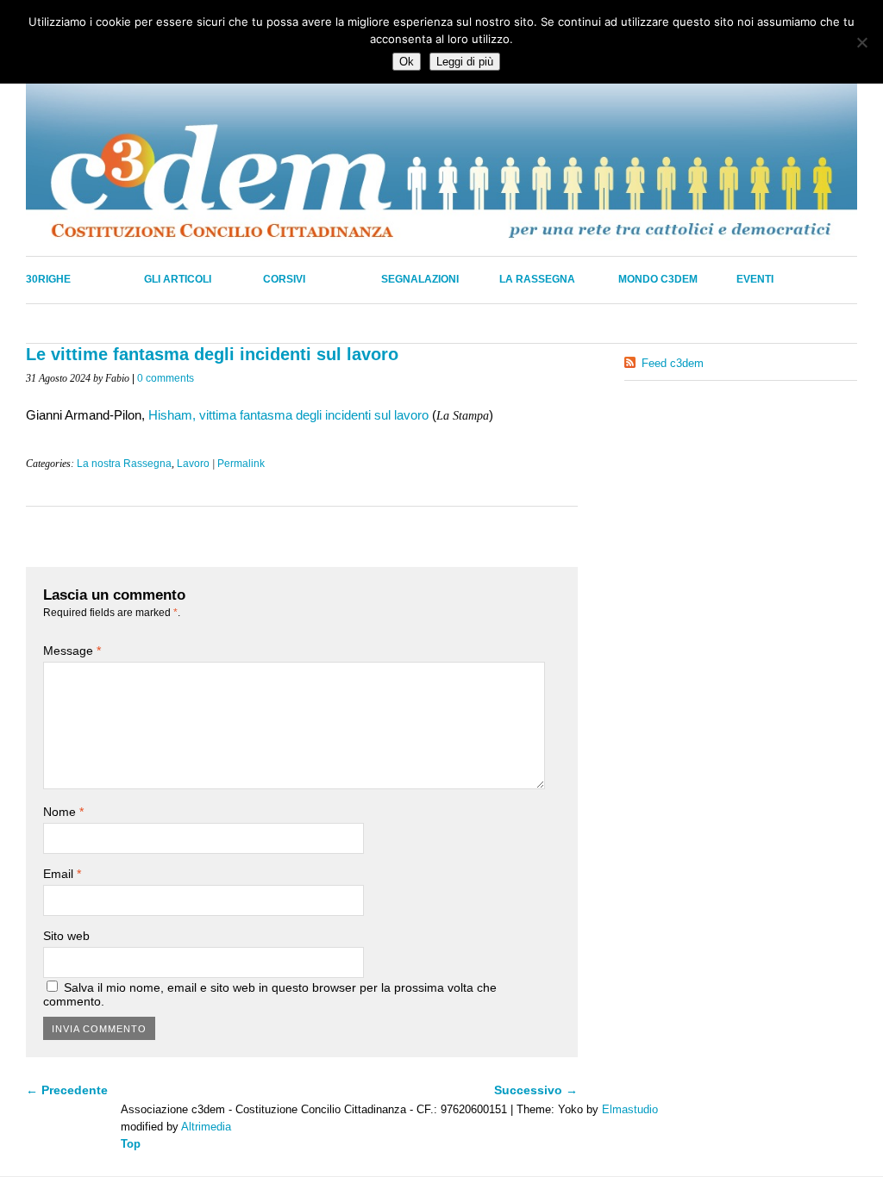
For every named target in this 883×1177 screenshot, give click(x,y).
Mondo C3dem (658, 279)
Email (62, 874)
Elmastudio (630, 1109)
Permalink (241, 464)
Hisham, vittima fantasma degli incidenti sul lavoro (288, 415)
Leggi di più (464, 61)
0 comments (165, 378)
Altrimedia (206, 1126)
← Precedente (67, 1090)
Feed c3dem (673, 363)
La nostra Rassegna (124, 464)
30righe (48, 279)
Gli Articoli (177, 279)
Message (72, 650)
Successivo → (536, 1090)
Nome (63, 812)
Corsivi (284, 279)
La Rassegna (537, 279)
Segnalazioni (420, 279)
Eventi (754, 279)
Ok (406, 61)
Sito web (66, 936)
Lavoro (193, 464)
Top (131, 1143)
